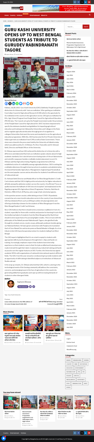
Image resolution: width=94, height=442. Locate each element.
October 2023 (71, 194)
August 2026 (71, 71)
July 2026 (70, 75)
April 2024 (70, 172)
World (68, 387)
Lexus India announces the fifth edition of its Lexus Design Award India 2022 (18, 301)
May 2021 (70, 298)
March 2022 (70, 262)
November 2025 (72, 104)
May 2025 (70, 125)
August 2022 (71, 244)
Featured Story (9, 327)
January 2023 (71, 226)
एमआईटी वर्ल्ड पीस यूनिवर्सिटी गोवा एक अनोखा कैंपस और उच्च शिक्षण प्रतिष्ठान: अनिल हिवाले (33, 336)
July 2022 (70, 248)
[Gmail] (24, 103)
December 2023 (72, 187)
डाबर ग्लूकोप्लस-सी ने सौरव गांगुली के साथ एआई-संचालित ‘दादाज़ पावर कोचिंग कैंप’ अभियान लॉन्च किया (12, 336)
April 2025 (70, 129)
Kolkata (22, 14)
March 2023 (70, 219)
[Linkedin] (13, 103)
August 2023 (71, 201)
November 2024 (72, 147)
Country (12, 15)
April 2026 (70, 86)
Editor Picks (14, 324)
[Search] (90, 14)
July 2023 (70, 205)
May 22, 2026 (58, 340)
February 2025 (71, 136)
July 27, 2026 (79, 417)
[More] (31, 103)
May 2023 (70, 212)
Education (69, 368)
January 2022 (71, 269)
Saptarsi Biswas (10, 54)
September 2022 (72, 241)
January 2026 (71, 97)
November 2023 (72, 190)
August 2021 (71, 287)
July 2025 (70, 118)
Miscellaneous (70, 379)
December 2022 (72, 230)
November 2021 (72, 277)
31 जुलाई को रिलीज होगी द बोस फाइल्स (76, 60)
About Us (44, 15)
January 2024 (71, 183)
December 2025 (72, 100)
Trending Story (9, 329)
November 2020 (72, 320)
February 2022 (71, 266)
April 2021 (70, 302)
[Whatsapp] (17, 103)
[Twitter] (27, 103)
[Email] (30, 286)
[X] (10, 103)
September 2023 (72, 197)
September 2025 (72, 111)
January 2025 (71, 140)
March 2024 (70, 176)
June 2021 (70, 295)
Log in (68, 339)
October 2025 (71, 107)
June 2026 (70, 79)
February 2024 (71, 179)
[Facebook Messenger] (20, 103)
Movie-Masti (80, 379)
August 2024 (71, 158)
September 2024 (72, 154)
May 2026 (70, 82)
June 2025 (70, 122)
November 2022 (72, 233)
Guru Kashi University (14, 295)
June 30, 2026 (17, 342)
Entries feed (71, 342)
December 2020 (72, 316)
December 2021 (72, 273)
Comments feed (72, 346)
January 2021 (71, 313)
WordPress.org (71, 349)
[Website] (33, 286)
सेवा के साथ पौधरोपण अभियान (74, 39)
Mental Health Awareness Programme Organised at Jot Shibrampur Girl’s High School (76, 45)
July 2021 (70, 291)
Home (7, 15)
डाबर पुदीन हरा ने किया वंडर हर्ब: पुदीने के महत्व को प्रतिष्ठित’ (53, 335)
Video (85, 383)
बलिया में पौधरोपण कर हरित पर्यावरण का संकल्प (77, 56)
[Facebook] (6, 103)
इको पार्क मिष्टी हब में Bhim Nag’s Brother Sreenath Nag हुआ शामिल (51, 301)
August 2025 (71, 115)
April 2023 (70, 215)
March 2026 (70, 89)
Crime (75, 364)
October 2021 (71, 280)
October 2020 (71, 323)
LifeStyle (76, 375)
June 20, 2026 (38, 342)
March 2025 (70, 133)
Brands (68, 360)
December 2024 (72, 143)
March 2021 (70, 305)
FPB (79, 371)
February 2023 (71, 223)
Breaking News (77, 360)
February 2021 (71, 309)
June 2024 (70, 165)
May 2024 (70, 169)
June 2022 (70, 251)
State (68, 383)
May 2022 (70, 255)
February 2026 (71, 93)
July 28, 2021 (19, 54)
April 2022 (70, 259)
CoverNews (59, 439)
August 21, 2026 (27, 425)
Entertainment (35, 15)
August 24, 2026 (9, 417)
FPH (83, 371)
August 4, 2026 (44, 419)
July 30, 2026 (62, 417)
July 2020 (70, 327)
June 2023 (70, 208)
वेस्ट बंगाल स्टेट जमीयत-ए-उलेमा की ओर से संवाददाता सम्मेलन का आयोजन (77, 52)
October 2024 (71, 151)
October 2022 (71, 237)
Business (7, 25)
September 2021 (72, 284)
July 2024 (70, 161)
